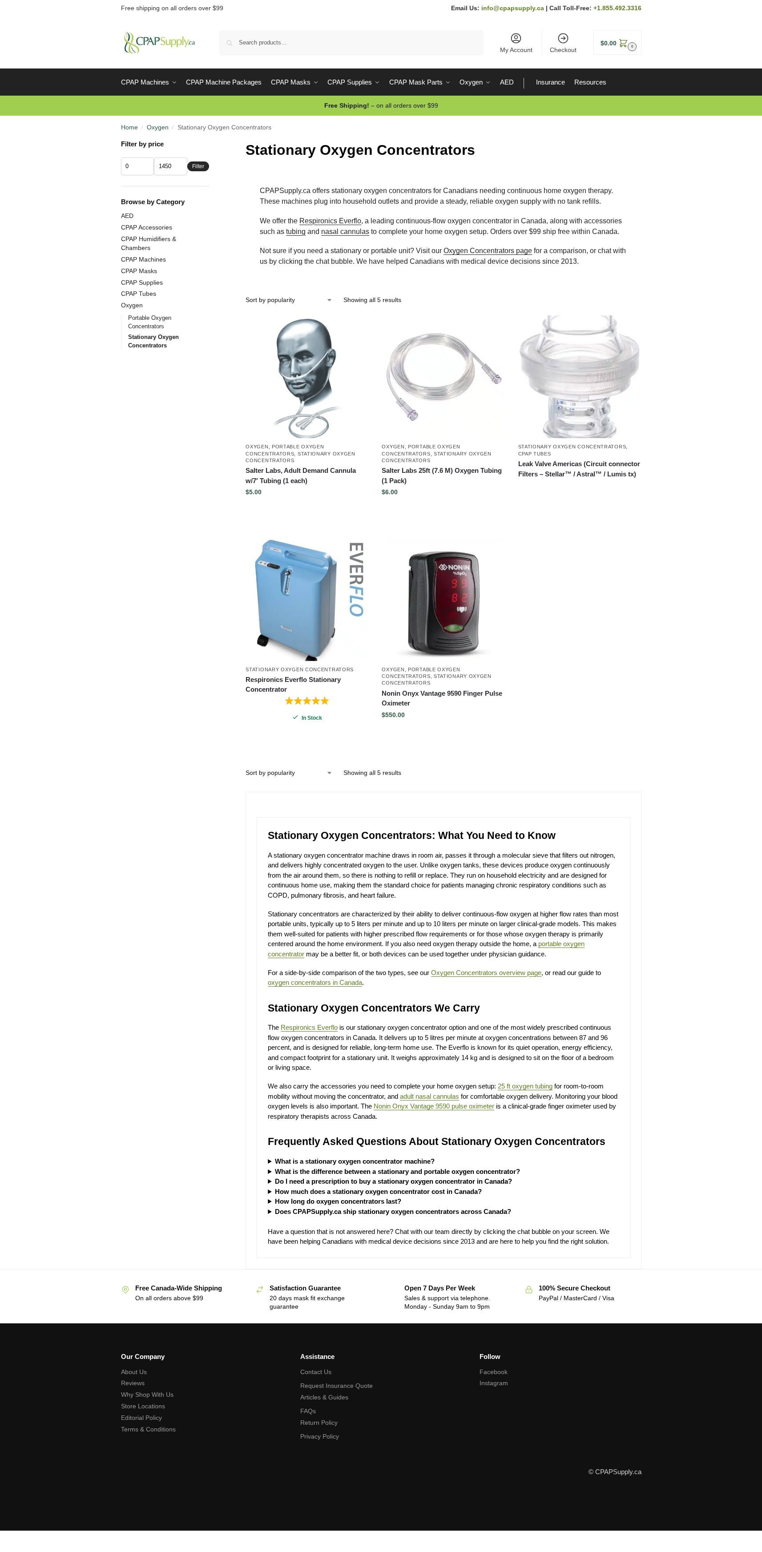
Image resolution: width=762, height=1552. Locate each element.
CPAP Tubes (534, 453)
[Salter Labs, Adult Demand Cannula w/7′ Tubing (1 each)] (307, 376)
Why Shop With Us (147, 1394)
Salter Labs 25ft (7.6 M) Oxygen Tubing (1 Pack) (442, 475)
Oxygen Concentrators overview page (486, 972)
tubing (296, 231)
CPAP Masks (139, 270)
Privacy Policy (319, 1436)
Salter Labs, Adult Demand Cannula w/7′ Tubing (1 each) (301, 475)
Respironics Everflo (330, 221)
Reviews (133, 1383)
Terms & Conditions (148, 1429)
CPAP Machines (143, 259)
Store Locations (143, 1406)
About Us (134, 1371)
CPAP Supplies (142, 282)
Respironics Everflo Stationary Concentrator (293, 684)
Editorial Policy (141, 1417)
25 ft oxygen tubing (525, 1086)
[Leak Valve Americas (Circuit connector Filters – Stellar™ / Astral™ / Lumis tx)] (579, 376)
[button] (617, 42)
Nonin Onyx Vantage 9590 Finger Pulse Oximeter (442, 698)
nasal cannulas (345, 231)
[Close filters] (211, 145)
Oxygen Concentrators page (487, 250)
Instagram (494, 1383)
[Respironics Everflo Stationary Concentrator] (307, 599)
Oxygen (158, 127)
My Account (516, 49)
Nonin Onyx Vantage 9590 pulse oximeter (434, 1106)
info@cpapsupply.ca (512, 8)
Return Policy (319, 1422)
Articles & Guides (324, 1397)
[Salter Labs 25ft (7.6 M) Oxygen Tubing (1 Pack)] (443, 376)
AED (127, 215)
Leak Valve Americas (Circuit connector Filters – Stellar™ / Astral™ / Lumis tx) (579, 469)
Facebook (494, 1371)
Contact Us (315, 1371)
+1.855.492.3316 (617, 8)
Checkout (563, 49)
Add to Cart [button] (307, 511)
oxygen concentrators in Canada (315, 982)
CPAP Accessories (146, 227)
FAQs (308, 1411)
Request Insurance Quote (336, 1385)
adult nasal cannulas (429, 1096)
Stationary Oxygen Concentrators (572, 446)
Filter (198, 166)
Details (579, 489)
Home (129, 127)
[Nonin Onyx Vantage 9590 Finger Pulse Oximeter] (443, 599)
